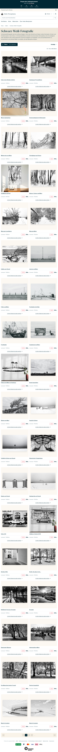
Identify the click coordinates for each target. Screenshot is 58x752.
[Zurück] (3, 735)
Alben (9, 21)
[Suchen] (55, 17)
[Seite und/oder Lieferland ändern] (56, 10)
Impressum (51, 741)
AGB (17, 741)
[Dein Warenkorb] (55, 14)
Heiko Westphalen (10, 14)
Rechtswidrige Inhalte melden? (35, 741)
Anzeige (53, 44)
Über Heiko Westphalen (26, 21)
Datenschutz (45, 741)
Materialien (15, 21)
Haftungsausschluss (23, 741)
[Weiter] (54, 735)
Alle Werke (4, 21)
